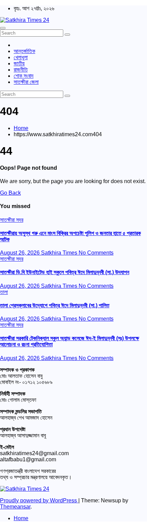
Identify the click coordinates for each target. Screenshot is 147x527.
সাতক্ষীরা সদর (11, 220)
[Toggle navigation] (2, 28)
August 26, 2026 (20, 253)
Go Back (10, 193)
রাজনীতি (21, 70)
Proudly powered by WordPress (39, 500)
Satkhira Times (60, 253)
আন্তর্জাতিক (24, 51)
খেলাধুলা (21, 57)
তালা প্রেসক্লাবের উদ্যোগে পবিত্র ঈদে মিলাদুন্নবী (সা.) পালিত (54, 305)
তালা (4, 292)
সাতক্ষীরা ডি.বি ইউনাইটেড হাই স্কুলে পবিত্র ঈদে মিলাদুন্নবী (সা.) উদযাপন (64, 272)
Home (21, 128)
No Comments (96, 253)
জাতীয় (19, 63)
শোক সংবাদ (24, 76)
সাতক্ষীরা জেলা (26, 82)
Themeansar (15, 507)
